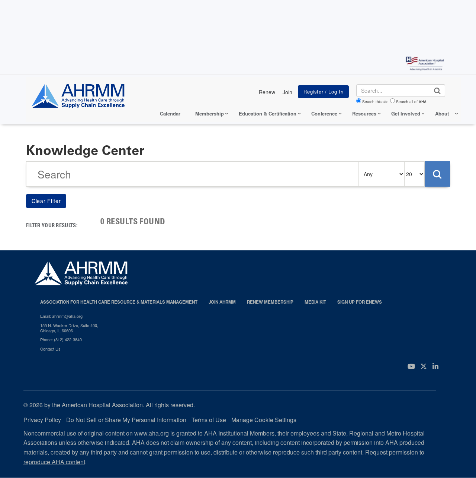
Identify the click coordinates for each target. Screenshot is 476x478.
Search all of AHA (411, 101)
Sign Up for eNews (359, 302)
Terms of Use (209, 419)
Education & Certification (267, 113)
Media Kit (315, 302)
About (442, 113)
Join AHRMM (222, 302)
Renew (267, 92)
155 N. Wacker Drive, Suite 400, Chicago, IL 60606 (69, 328)
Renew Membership (270, 302)
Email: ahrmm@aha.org (61, 316)
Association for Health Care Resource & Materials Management (118, 302)
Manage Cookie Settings (263, 419)
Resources (364, 113)
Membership (209, 113)
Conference (324, 113)
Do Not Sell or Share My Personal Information (126, 419)
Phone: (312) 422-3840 (61, 339)
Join (287, 92)
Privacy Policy (42, 419)
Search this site (375, 101)
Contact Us (50, 348)
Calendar (170, 113)
